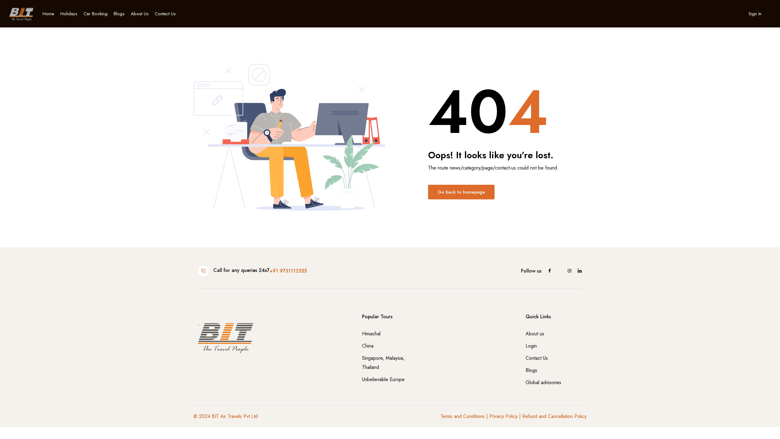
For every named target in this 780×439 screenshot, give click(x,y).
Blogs (119, 13)
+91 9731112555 (288, 270)
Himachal (371, 333)
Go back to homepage (461, 192)
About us (535, 333)
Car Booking (95, 13)
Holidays (68, 13)
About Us (140, 13)
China (368, 345)
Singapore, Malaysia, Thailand (383, 363)
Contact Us (165, 13)
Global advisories (543, 382)
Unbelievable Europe (383, 379)
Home (48, 13)
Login (531, 345)
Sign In (755, 13)
